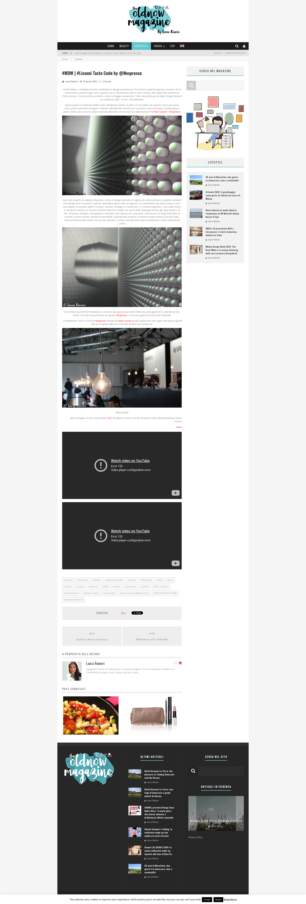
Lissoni (68, 586)
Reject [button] (218, 899)
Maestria (93, 586)
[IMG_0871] (122, 267)
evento (96, 580)
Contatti (218, 53)
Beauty (124, 46)
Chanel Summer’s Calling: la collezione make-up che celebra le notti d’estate (158, 832)
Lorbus (80, 586)
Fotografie (146, 580)
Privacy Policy (195, 837)
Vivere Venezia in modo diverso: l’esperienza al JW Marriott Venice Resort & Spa (222, 213)
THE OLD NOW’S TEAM (165, 593)
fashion (132, 580)
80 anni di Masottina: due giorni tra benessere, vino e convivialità (222, 178)
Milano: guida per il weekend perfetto (216, 821)
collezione (82, 580)
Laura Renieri (71, 81)
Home (111, 46)
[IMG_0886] (122, 368)
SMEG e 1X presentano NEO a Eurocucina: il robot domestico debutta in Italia (221, 232)
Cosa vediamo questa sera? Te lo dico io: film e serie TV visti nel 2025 (108, 53)
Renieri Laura (91, 593)
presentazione (71, 593)
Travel (158, 46)
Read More (230, 899)
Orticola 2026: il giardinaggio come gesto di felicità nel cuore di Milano (223, 195)
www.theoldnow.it (73, 599)
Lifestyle (140, 46)
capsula (68, 580)
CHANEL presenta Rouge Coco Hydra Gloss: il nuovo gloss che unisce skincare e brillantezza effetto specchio (159, 812)
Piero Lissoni (160, 111)
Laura (179, 426)
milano (116, 586)
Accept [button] (207, 899)
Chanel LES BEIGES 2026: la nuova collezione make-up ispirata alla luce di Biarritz (158, 851)
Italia (159, 580)
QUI (109, 418)
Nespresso (174, 111)
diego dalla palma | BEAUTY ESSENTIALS (153, 725)
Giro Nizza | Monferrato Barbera (92, 639)
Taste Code (109, 593)
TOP (172, 46)
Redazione (153, 730)
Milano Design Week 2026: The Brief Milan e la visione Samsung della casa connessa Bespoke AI (222, 250)
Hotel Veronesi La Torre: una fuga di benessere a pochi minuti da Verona (158, 793)
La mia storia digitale (235, 53)
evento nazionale (114, 580)
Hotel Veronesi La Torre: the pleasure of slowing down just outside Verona (159, 774)
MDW (105, 586)
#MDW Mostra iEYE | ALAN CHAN (152, 639)
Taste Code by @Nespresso (134, 593)
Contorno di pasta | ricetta (91, 725)
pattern (145, 586)
